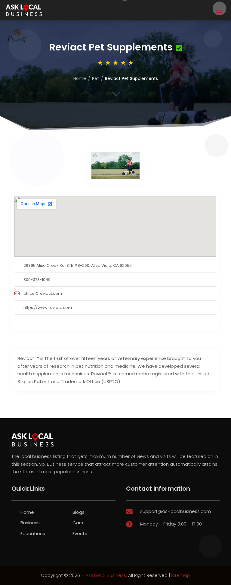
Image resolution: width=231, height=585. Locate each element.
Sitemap (180, 575)
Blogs (78, 512)
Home (79, 78)
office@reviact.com (42, 293)
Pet (95, 78)
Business (30, 522)
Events (79, 533)
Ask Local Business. (106, 575)
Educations (32, 533)
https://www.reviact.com (47, 307)
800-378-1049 (37, 279)
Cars (77, 522)
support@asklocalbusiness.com (175, 511)
